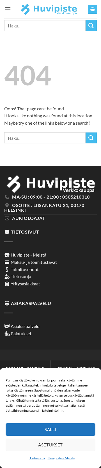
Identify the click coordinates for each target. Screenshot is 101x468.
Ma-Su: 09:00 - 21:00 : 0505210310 (51, 196)
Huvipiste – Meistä (61, 458)
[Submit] (91, 25)
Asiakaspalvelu (25, 326)
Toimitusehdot (24, 269)
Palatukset (20, 333)
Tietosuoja (37, 458)
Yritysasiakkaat (25, 283)
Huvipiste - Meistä (28, 254)
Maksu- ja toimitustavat (33, 262)
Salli (50, 429)
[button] (7, 9)
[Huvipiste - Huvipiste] (49, 9)
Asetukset (50, 444)
